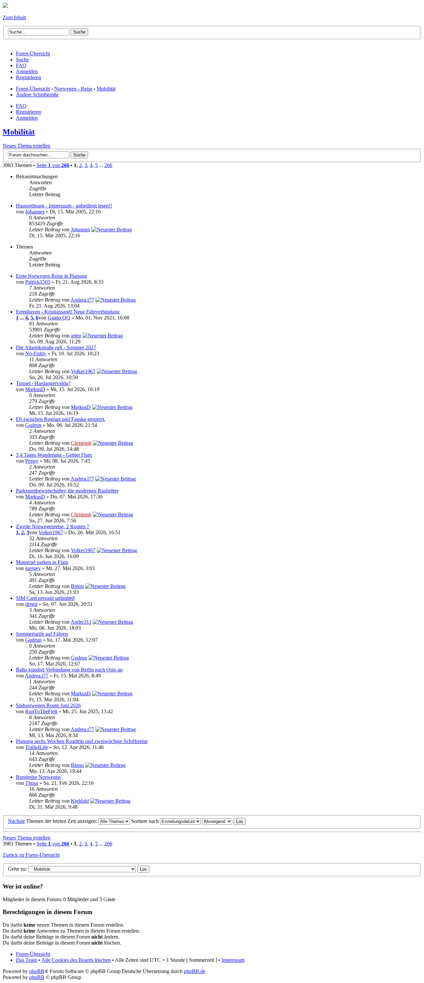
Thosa (31, 783)
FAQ (21, 106)
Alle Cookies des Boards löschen (76, 960)
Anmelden (27, 118)
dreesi (31, 604)
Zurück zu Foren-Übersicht (31, 855)
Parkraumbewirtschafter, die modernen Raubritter (67, 490)
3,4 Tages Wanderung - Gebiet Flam (54, 455)
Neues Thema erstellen (26, 145)
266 (108, 165)
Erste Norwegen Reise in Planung (51, 276)
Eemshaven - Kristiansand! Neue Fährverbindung (68, 312)
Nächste (16, 821)
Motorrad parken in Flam (42, 562)
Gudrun (33, 425)
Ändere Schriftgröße (37, 94)
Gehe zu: (17, 869)
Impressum (233, 960)
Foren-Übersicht (33, 88)
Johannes (34, 211)
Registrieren (28, 112)
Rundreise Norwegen (38, 777)
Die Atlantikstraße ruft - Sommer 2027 (56, 347)
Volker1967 (83, 371)
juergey (33, 568)
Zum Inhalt (14, 17)
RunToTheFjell (41, 711)
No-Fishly (35, 353)
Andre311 (81, 622)
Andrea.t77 (82, 300)
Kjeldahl (80, 801)
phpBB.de (194, 971)
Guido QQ (59, 317)
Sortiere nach (145, 821)
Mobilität (106, 88)
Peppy (31, 461)
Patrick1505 (37, 282)
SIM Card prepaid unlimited (45, 598)
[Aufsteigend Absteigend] (224, 821)
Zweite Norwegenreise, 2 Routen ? (52, 526)
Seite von (52, 165)
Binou (77, 586)
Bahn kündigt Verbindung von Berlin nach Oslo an (69, 669)
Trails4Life (36, 747)
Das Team (26, 960)
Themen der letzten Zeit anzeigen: (62, 821)
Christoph (81, 443)
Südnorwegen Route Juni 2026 (48, 705)
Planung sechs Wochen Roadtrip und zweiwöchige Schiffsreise (82, 741)
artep (76, 335)
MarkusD (35, 389)
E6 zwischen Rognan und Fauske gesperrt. (60, 419)
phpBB (36, 971)
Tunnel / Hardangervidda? (43, 383)
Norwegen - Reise (73, 88)
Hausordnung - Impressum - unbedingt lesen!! (64, 205)
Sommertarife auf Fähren (42, 634)
